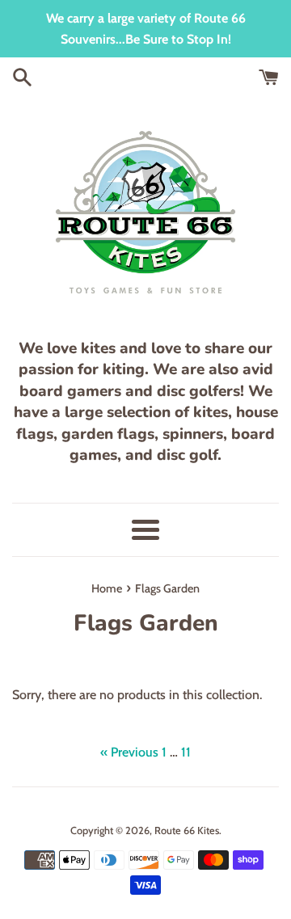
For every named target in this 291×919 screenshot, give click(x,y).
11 (186, 752)
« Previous (129, 752)
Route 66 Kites (186, 830)
